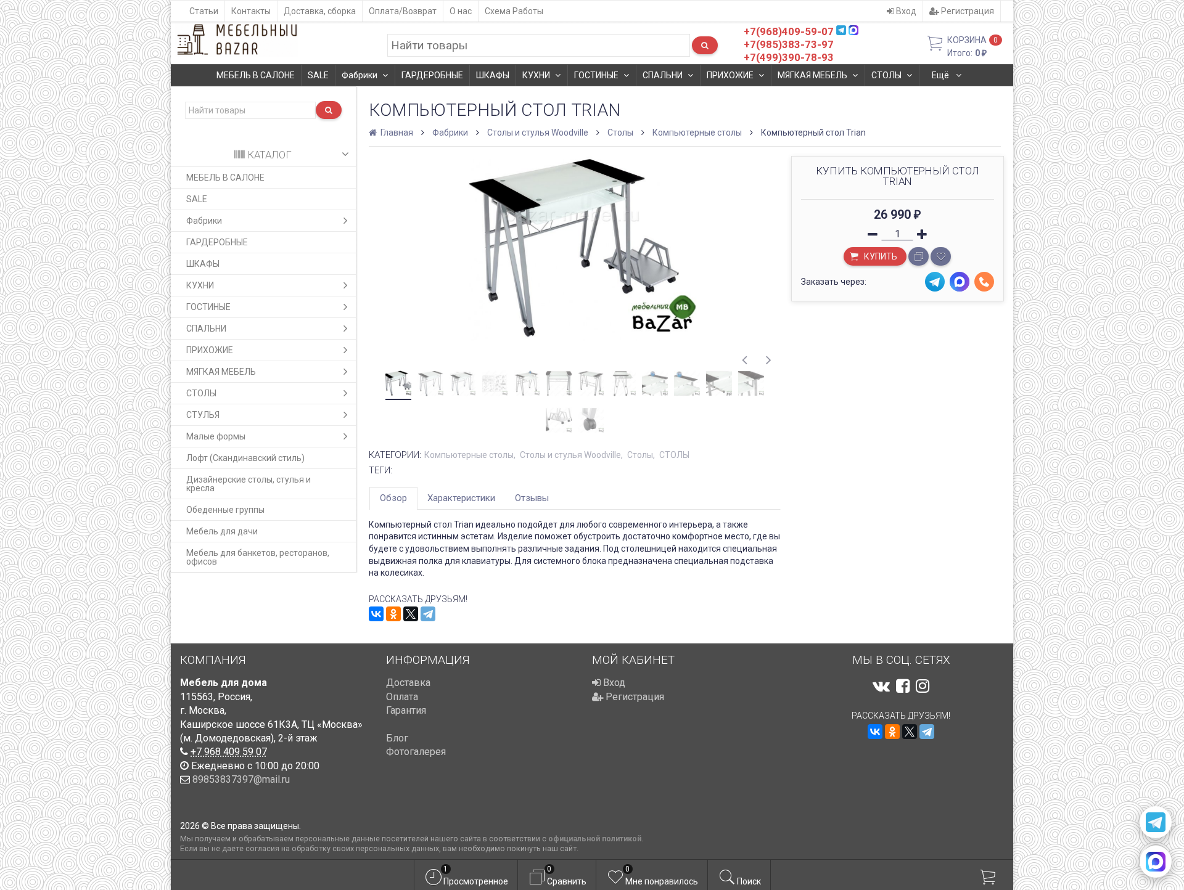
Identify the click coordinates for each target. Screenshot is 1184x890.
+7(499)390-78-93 (789, 57)
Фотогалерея (416, 751)
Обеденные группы (225, 510)
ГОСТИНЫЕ (596, 75)
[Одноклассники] (393, 613)
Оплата (402, 697)
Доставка (408, 682)
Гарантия (406, 710)
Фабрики (359, 75)
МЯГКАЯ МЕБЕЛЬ (812, 75)
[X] (410, 613)
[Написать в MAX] (1156, 862)
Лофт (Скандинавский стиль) (245, 458)
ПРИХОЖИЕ (730, 75)
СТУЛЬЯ (203, 415)
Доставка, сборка (320, 11)
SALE (318, 75)
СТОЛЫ (886, 75)
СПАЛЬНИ (663, 75)
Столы (620, 132)
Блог (397, 738)
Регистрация (966, 11)
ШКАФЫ (492, 75)
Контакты (251, 11)
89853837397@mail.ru (241, 779)
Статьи (203, 11)
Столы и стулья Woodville (537, 132)
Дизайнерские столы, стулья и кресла (248, 484)
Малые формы (215, 436)
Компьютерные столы (697, 132)
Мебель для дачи (222, 531)
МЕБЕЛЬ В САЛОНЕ (255, 75)
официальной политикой (594, 838)
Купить (879, 256)
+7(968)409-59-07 (789, 31)
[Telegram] (428, 613)
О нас (461, 11)
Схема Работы (514, 11)
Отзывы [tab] (532, 498)
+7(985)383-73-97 (789, 44)
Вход (905, 11)
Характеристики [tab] (461, 498)
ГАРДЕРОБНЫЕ (432, 75)
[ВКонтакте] (376, 613)
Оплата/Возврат (403, 11)
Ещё (941, 75)
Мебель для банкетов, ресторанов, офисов (257, 557)
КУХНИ (536, 75)
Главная (396, 132)
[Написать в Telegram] (1156, 822)
